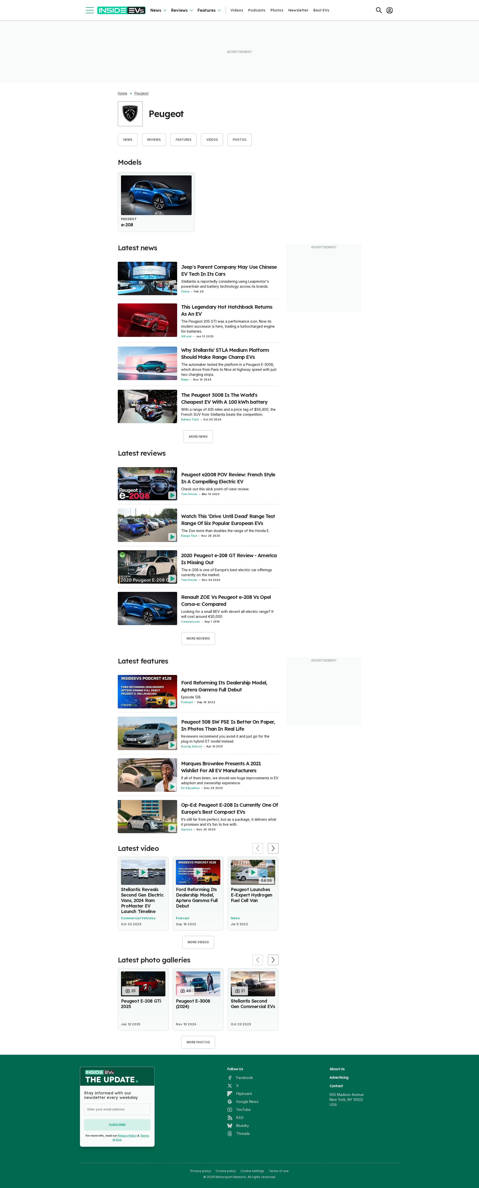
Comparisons (190, 621)
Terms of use (279, 1171)
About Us (337, 1069)
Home (122, 93)
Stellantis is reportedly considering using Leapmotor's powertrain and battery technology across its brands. (225, 283)
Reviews (179, 10)
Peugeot (141, 93)
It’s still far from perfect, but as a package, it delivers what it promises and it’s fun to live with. (228, 821)
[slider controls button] (257, 848)
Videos (237, 10)
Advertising (339, 1077)
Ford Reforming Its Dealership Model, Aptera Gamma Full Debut (197, 898)
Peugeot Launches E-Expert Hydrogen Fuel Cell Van (251, 895)
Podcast (187, 702)
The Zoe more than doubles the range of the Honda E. (225, 530)
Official (186, 336)
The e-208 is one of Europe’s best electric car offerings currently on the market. (226, 572)
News (155, 10)
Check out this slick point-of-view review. (215, 489)
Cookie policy (226, 1171)
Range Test (189, 535)
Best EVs (321, 10)
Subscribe (117, 1125)
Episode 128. (191, 697)
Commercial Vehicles (138, 918)
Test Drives (189, 494)
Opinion (186, 829)
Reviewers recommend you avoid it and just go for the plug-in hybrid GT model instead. (225, 738)
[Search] (379, 10)
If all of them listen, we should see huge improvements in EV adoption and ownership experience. (229, 780)
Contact (336, 1086)
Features (207, 10)
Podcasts (256, 10)
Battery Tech (190, 419)
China (185, 291)
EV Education (190, 788)
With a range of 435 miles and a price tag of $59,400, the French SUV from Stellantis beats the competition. (228, 411)
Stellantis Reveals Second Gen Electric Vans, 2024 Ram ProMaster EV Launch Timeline (142, 900)
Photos (276, 10)
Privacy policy (200, 1171)
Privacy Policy (127, 1135)
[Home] (121, 10)
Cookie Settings (252, 1171)
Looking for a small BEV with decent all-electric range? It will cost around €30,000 (227, 614)
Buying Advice (191, 746)
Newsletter (298, 10)
